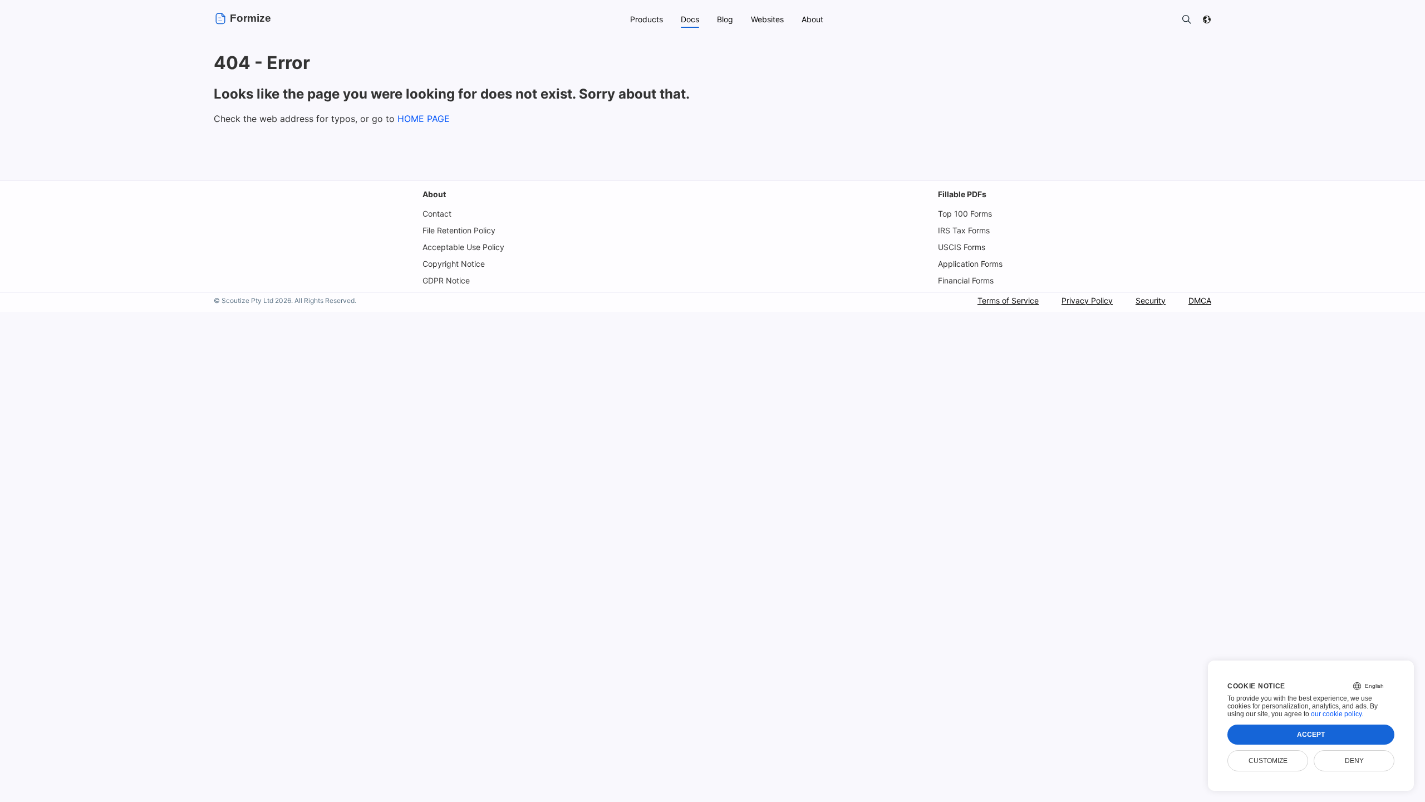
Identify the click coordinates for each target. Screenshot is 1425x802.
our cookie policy (1336, 714)
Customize (1268, 761)
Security (1151, 300)
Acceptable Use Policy (463, 247)
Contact (436, 213)
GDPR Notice (446, 280)
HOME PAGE (423, 118)
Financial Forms (966, 280)
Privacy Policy (1087, 300)
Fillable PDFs (962, 194)
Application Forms (970, 263)
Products (646, 19)
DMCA (1199, 300)
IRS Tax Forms (964, 230)
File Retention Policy (458, 230)
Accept (1311, 735)
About (434, 194)
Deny (1354, 761)
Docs (690, 19)
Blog (725, 19)
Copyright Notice (453, 263)
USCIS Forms (961, 247)
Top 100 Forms (965, 213)
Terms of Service (1008, 300)
